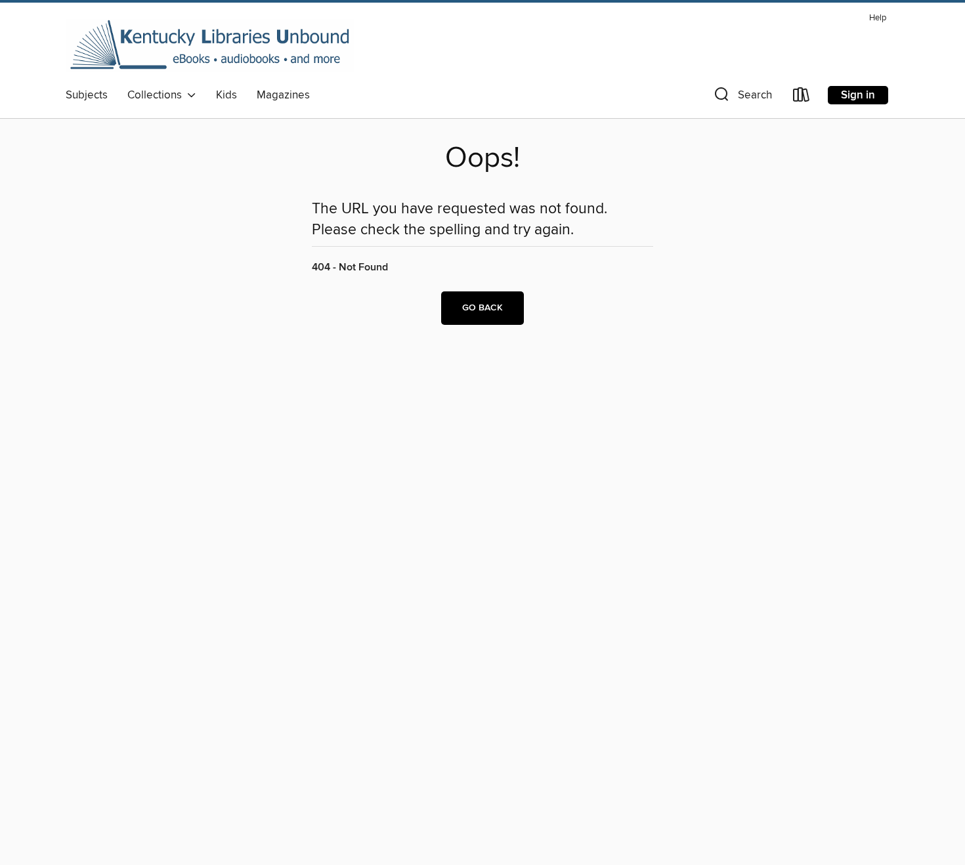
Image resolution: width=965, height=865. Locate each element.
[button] (742, 97)
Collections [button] (157, 95)
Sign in (858, 95)
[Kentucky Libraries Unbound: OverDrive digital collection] (210, 45)
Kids (226, 95)
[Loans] (801, 97)
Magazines (283, 95)
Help (877, 18)
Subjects (87, 95)
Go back (482, 308)
